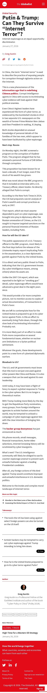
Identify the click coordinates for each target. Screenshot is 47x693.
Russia (16, 614)
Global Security (9, 13)
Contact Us (28, 671)
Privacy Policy (7, 674)
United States (31, 614)
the (24, 4)
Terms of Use (7, 678)
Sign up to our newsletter (34, 674)
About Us (5, 671)
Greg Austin (10, 53)
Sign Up (40, 688)
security (22, 614)
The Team (28, 678)
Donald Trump (7, 614)
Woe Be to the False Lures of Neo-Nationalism (23, 500)
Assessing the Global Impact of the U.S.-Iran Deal (24, 503)
